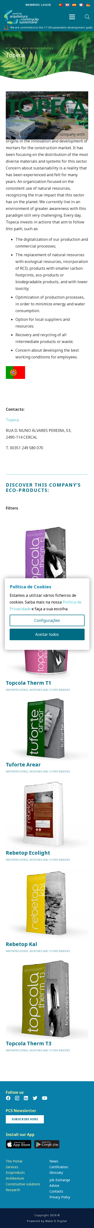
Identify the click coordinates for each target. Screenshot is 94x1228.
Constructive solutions (23, 1184)
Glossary (56, 1172)
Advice (54, 1185)
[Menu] (72, 17)
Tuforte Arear (23, 764)
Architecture (15, 1178)
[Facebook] (8, 1098)
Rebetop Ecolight (28, 852)
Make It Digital (56, 1221)
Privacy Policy (59, 1197)
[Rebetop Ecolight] (47, 814)
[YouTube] (44, 1098)
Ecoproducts (15, 1172)
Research (13, 1190)
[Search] (87, 17)
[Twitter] (35, 1098)
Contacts (56, 1191)
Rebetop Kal (21, 944)
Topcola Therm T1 (28, 682)
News (53, 1161)
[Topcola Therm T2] (47, 562)
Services (12, 1167)
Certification (58, 1167)
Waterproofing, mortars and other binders (38, 689)
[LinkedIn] (26, 1098)
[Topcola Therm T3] (47, 999)
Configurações (47, 620)
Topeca (12, 420)
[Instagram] (17, 1098)
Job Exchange (59, 1180)
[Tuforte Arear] (47, 729)
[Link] (21, 17)
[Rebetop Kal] (47, 904)
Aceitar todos (47, 634)
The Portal (14, 1161)
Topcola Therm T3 (28, 1043)
